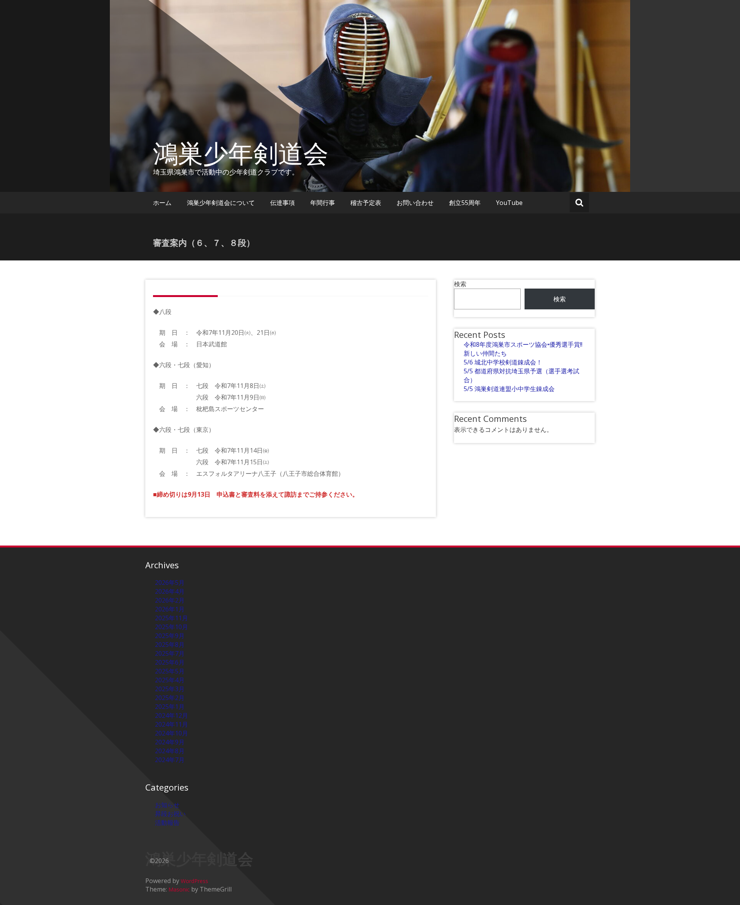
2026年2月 (170, 600)
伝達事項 (282, 202)
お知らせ (167, 805)
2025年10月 (171, 627)
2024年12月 (171, 715)
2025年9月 (170, 635)
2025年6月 (170, 662)
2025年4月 (170, 680)
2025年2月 (170, 697)
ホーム (162, 202)
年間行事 (322, 202)
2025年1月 (170, 706)
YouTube (509, 202)
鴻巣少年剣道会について (221, 202)
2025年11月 (171, 618)
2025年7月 (170, 653)
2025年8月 (170, 644)
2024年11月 (171, 724)
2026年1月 (170, 609)
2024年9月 (170, 742)
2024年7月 (170, 760)
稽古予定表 (365, 202)
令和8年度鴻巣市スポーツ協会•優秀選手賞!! (523, 344)
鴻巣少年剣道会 (240, 153)
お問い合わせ (415, 202)
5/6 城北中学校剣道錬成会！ (503, 362)
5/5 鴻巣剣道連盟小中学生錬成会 (509, 388)
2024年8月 (170, 751)
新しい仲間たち (485, 353)
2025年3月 (170, 689)
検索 (460, 284)
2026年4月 (170, 591)
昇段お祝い (170, 813)
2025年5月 (170, 671)
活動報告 (167, 822)
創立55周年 (465, 202)
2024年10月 (171, 733)
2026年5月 (170, 582)
